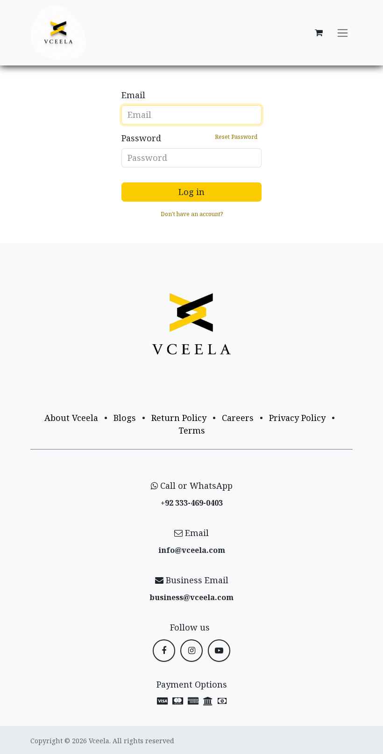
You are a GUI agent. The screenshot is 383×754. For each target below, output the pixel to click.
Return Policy (178, 417)
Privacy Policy (297, 417)
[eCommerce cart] (318, 32)
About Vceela (71, 417)
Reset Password (236, 137)
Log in (191, 191)
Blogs (124, 417)
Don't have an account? (192, 214)
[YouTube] (219, 650)
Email (133, 95)
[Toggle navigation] (343, 33)
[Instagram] (191, 650)
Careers (238, 417)
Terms (191, 430)
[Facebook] (164, 650)
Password (189, 138)
